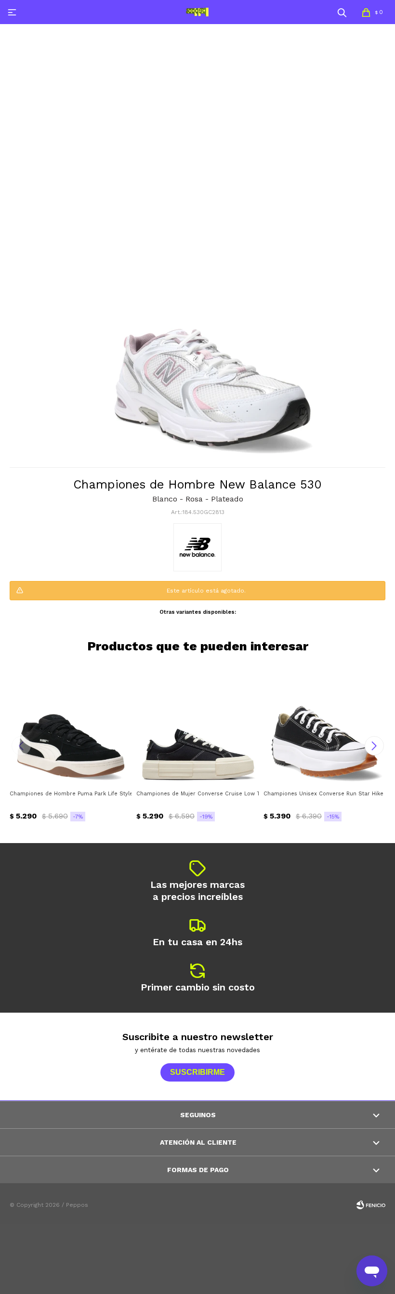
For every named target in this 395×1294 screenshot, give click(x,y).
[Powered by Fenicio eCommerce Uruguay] (370, 1205)
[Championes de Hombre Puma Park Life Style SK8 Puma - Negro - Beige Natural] (71, 724)
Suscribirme (197, 1072)
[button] (342, 12)
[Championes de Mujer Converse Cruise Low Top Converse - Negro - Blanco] (197, 724)
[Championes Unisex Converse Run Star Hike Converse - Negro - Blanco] (324, 724)
